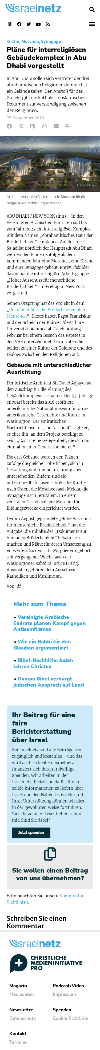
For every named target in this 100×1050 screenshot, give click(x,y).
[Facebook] (19, 24)
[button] (92, 9)
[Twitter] (29, 24)
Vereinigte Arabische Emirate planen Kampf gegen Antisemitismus (49, 623)
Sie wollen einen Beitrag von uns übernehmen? (50, 874)
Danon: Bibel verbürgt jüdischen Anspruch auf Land (48, 681)
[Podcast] (9, 24)
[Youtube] (38, 24)
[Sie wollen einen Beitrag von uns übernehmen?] (50, 854)
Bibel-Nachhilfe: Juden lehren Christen (43, 663)
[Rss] (48, 24)
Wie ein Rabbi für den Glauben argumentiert (42, 644)
